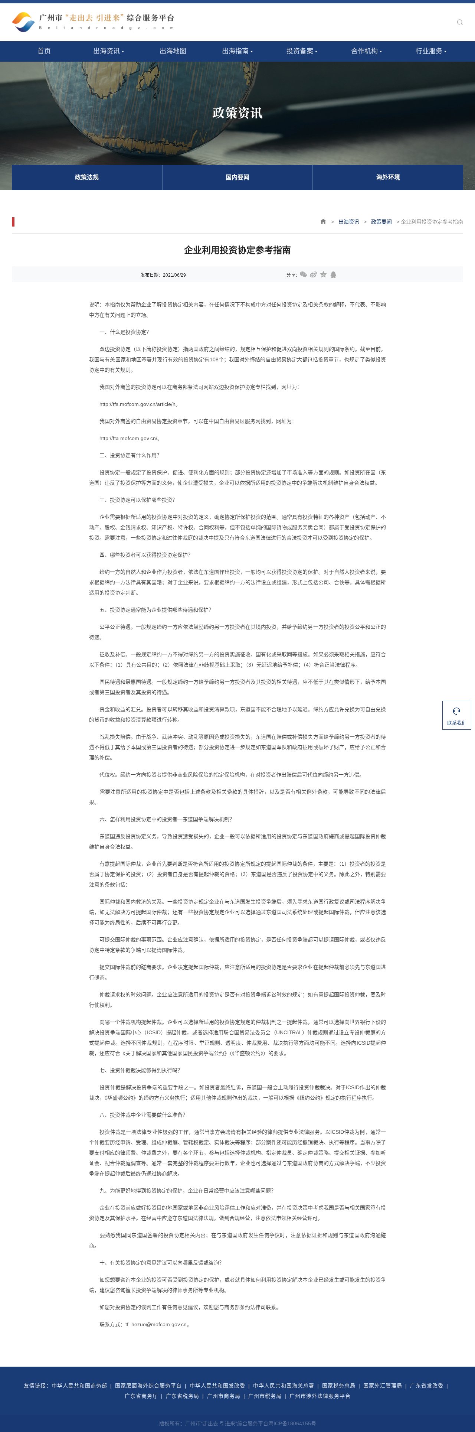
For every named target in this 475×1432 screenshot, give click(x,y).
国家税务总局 (339, 1386)
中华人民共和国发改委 (217, 1386)
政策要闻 (381, 222)
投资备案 (299, 51)
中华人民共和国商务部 (79, 1386)
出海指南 (235, 51)
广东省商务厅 (141, 1396)
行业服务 (429, 51)
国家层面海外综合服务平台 (148, 1386)
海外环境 (388, 177)
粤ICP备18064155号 (292, 1423)
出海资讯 (106, 51)
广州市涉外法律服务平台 (320, 1396)
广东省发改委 (426, 1386)
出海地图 (173, 51)
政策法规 (87, 177)
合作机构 (364, 51)
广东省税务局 (182, 1396)
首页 (44, 51)
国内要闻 (237, 177)
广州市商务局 (223, 1396)
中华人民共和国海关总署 (283, 1386)
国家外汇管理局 (382, 1386)
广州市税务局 (265, 1396)
